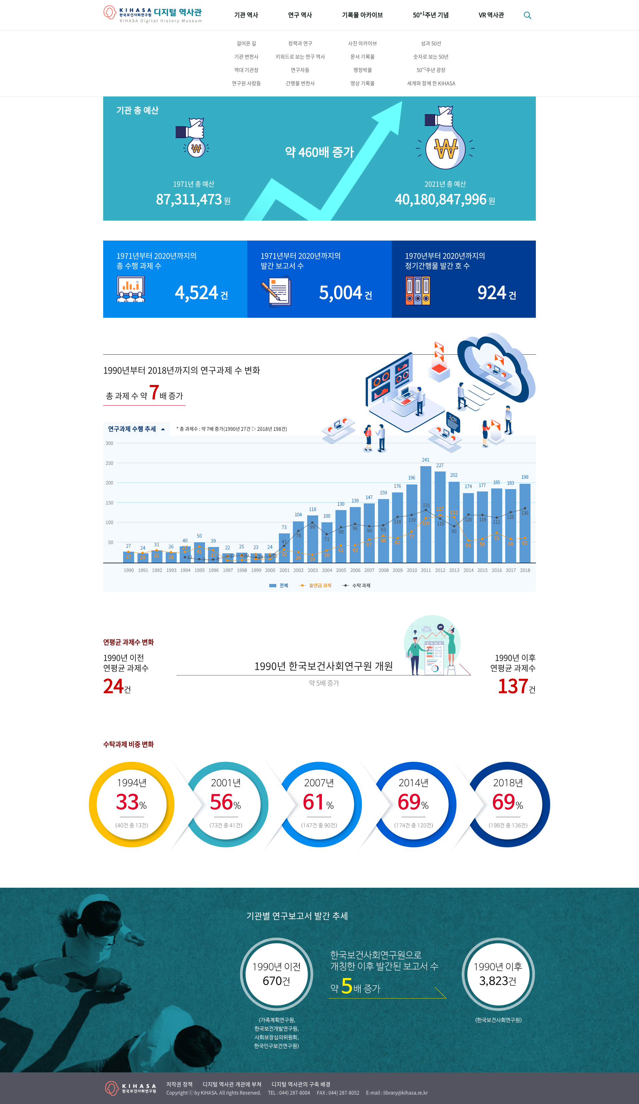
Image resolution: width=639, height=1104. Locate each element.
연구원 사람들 (246, 83)
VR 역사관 (491, 14)
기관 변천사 (246, 56)
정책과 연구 (300, 43)
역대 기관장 (246, 70)
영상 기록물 (362, 83)
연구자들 (300, 70)
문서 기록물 (362, 56)
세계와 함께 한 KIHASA (431, 83)
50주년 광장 (431, 70)
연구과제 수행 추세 (132, 428)
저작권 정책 (179, 1084)
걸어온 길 (246, 43)
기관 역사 (246, 14)
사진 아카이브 (362, 43)
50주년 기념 (431, 14)
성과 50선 (431, 43)
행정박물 (362, 70)
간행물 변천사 (300, 83)
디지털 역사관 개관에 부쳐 (232, 1084)
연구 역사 (300, 14)
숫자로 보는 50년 (431, 56)
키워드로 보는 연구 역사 (300, 56)
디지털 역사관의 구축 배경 (301, 1084)
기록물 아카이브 (362, 14)
